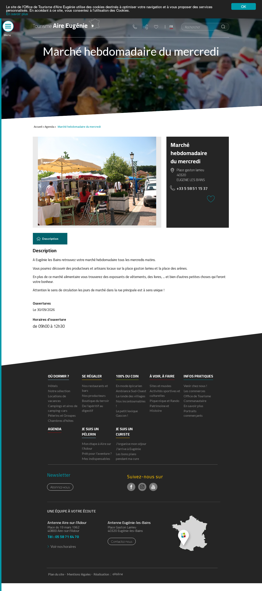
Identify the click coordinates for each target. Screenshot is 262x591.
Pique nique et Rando (164, 401)
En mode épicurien (129, 386)
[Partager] (145, 27)
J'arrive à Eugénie (128, 449)
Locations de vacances (57, 398)
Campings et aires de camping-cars (62, 408)
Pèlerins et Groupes (62, 415)
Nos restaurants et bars (95, 388)
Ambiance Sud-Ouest (131, 391)
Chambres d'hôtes (60, 420)
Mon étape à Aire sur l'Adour (96, 446)
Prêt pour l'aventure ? (97, 453)
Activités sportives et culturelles (165, 393)
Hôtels (53, 386)
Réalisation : (103, 574)
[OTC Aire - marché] (97, 181)
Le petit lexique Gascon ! (127, 413)
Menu (7, 34)
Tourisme (60, 25)
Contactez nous (121, 541)
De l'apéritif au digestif (92, 408)
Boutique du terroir (95, 401)
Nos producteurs (94, 395)
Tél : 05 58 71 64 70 (63, 535)
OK (243, 6)
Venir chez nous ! (195, 386)
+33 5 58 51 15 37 (192, 188)
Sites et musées (160, 386)
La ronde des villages (130, 396)
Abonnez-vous (60, 487)
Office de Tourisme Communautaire (197, 398)
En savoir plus (17, 13)
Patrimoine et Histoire (159, 408)
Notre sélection (59, 391)
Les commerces (194, 391)
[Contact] (135, 27)
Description (50, 238)
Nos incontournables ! (131, 403)
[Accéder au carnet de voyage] (156, 27)
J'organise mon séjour (131, 444)
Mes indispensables (96, 458)
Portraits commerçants (193, 413)
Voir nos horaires (63, 546)
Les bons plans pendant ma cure (127, 456)
